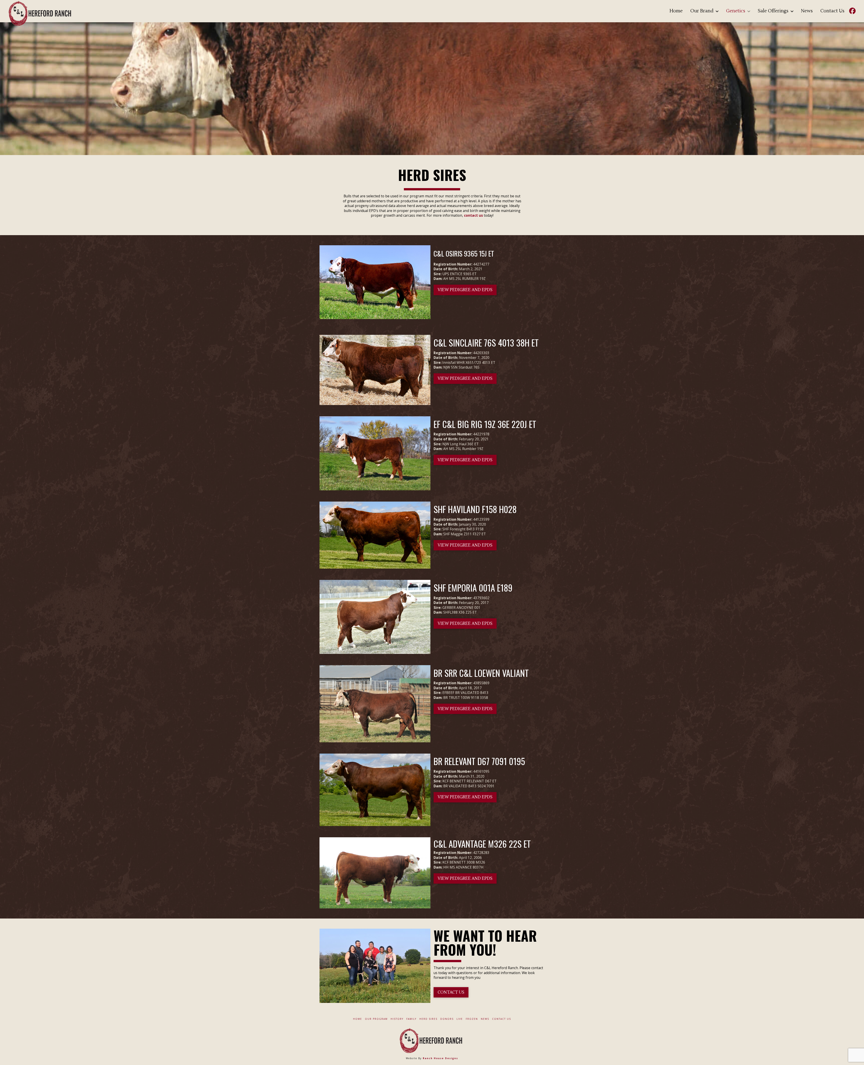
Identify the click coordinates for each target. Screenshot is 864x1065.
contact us (473, 215)
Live (460, 1019)
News (485, 1019)
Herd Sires (428, 1019)
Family (411, 1019)
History (397, 1019)
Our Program (376, 1019)
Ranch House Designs (440, 1058)
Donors (447, 1019)
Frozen (472, 1019)
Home (357, 1019)
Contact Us (501, 1019)
